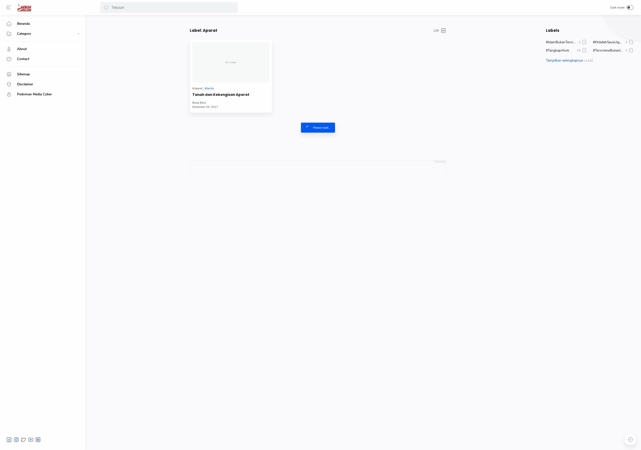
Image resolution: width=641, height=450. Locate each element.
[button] (106, 7)
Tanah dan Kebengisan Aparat (220, 94)
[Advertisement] (589, 114)
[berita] (209, 88)
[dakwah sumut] (24, 7)
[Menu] (8, 7)
